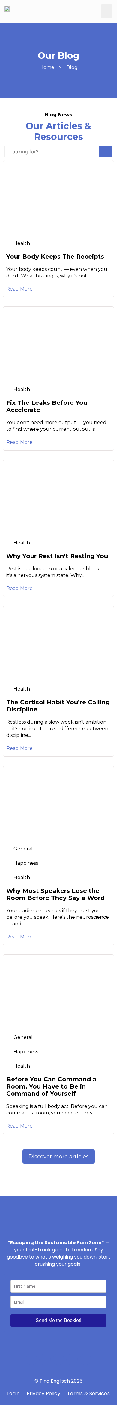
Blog (72, 67)
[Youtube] (58, 1359)
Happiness (26, 863)
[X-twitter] (72, 1359)
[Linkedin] (85, 1359)
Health (22, 243)
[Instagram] (45, 1359)
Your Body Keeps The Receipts (55, 256)
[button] (107, 11)
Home (47, 67)
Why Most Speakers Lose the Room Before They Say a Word (55, 894)
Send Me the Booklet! (58, 1320)
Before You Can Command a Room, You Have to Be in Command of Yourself (51, 1086)
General (23, 849)
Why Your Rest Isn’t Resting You (57, 556)
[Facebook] (31, 1359)
